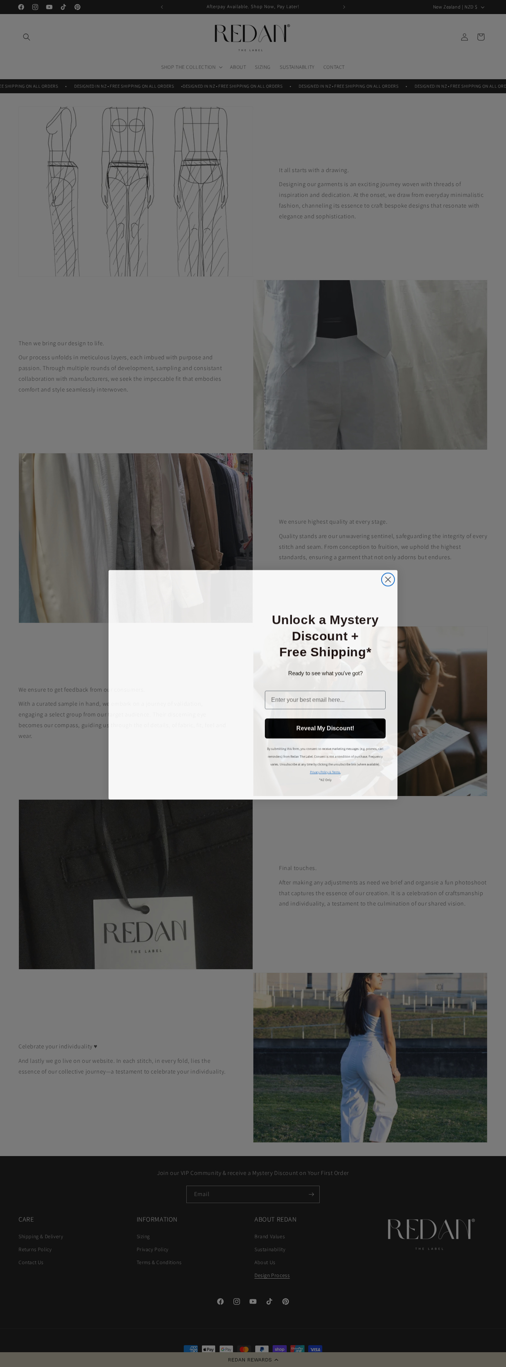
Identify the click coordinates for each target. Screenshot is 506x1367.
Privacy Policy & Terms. (325, 772)
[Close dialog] (388, 577)
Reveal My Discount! (325, 728)
